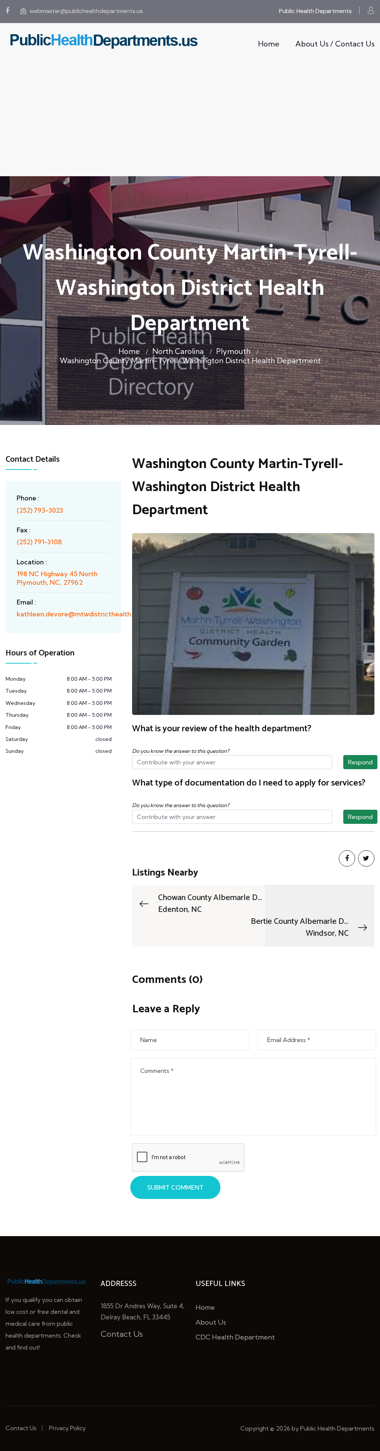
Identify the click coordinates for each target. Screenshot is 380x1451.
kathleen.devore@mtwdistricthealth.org (80, 614)
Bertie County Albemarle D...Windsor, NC (299, 927)
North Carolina (178, 351)
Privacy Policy (67, 1428)
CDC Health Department (235, 1337)
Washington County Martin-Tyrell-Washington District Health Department (190, 360)
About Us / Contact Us (334, 43)
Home (268, 43)
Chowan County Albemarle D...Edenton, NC (210, 904)
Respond (360, 762)
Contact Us (122, 1334)
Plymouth (233, 351)
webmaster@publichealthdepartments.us (86, 11)
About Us (211, 1322)
